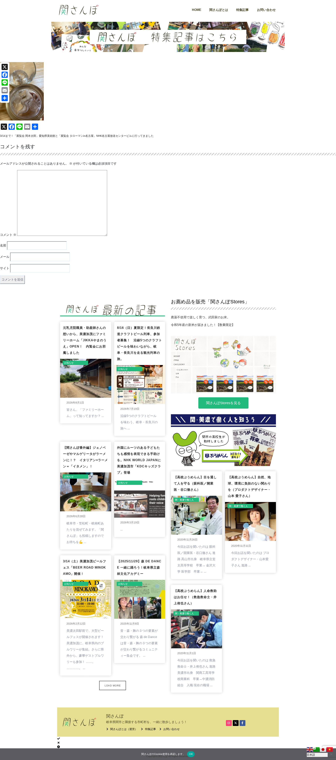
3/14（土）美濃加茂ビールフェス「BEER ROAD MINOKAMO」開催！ (84, 567)
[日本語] (323, 749)
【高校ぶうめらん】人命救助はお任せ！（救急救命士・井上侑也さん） (195, 597)
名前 (3, 245)
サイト (4, 268)
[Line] (5, 82)
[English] (310, 749)
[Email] (5, 90)
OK (191, 754)
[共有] (5, 98)
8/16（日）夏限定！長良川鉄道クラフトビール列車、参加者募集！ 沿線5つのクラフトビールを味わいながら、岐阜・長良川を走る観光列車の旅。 (139, 343)
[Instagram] (229, 723)
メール (4, 256)
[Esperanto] (316, 749)
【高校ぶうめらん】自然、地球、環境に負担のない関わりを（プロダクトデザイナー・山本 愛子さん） (249, 487)
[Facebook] (5, 75)
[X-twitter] (236, 723)
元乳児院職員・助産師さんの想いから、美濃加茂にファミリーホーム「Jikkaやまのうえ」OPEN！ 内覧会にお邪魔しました (85, 340)
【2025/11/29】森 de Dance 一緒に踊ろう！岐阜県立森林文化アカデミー (139, 567)
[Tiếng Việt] (329, 749)
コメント (8, 234)
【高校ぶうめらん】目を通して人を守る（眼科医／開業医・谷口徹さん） (195, 483)
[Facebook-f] (242, 723)
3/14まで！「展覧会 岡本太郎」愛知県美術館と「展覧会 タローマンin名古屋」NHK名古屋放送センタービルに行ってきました (77, 135)
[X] (5, 67)
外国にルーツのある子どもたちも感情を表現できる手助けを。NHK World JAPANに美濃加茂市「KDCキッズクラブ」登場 (139, 460)
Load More (113, 685)
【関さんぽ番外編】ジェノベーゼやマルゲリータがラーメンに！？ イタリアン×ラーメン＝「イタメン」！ (85, 457)
